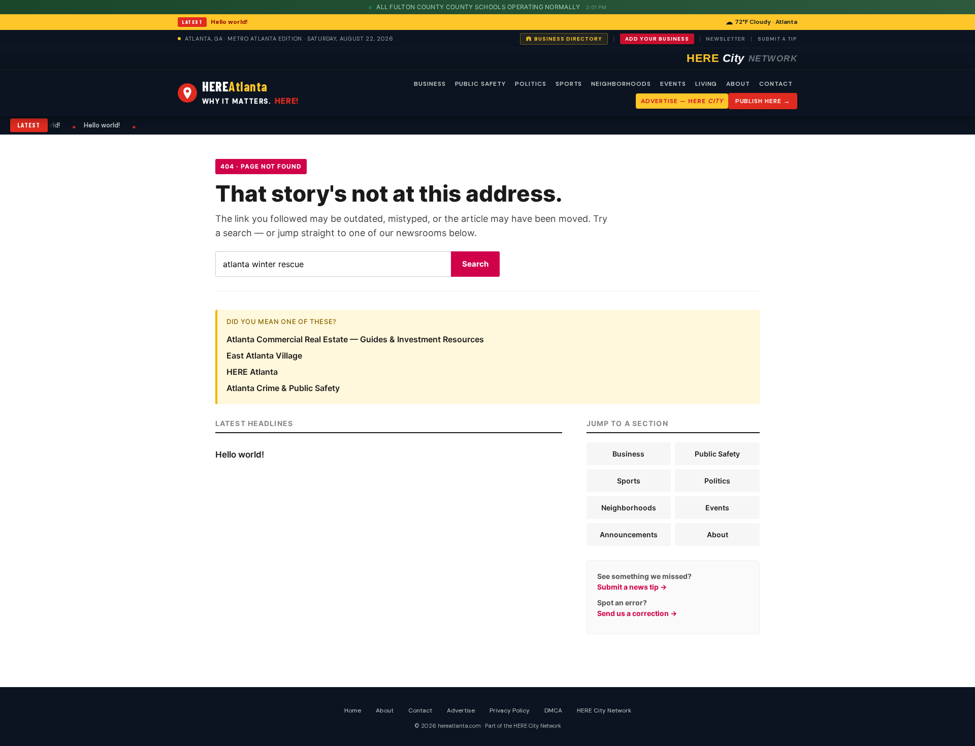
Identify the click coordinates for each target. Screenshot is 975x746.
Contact (420, 710)
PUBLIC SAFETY (480, 84)
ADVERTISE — (682, 101)
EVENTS (673, 84)
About (717, 534)
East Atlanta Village (264, 355)
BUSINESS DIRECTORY (568, 39)
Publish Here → (762, 101)
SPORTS (569, 84)
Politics (717, 480)
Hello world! (229, 22)
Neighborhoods (628, 507)
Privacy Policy (510, 710)
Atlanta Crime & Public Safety (283, 388)
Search (475, 264)
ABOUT (738, 84)
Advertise (461, 710)
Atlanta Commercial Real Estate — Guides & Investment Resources (355, 339)
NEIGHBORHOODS (621, 84)
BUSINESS (430, 84)
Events (717, 507)
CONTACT (776, 84)
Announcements (629, 534)
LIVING (706, 84)
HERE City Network (604, 710)
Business (628, 453)
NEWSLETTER (725, 39)
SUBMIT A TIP (777, 39)
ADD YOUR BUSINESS (657, 39)
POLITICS (530, 84)
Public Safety (717, 453)
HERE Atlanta (252, 372)
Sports (628, 480)
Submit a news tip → (632, 586)
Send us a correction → (637, 613)
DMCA (553, 710)
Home (352, 710)
